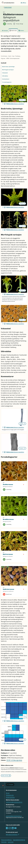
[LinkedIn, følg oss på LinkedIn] (13, 828)
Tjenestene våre (10, 795)
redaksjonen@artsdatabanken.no (14, 802)
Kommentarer (5, 79)
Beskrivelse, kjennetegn (8, 66)
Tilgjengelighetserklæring (19, 839)
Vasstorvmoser (8, 7)
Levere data (10, 842)
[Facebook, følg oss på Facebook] (7, 828)
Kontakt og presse (10, 797)
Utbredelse (5, 76)
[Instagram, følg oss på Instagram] (10, 828)
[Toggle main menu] (23, 3)
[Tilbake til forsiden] (8, 3)
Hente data (4, 842)
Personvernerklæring (6, 839)
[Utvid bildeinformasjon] (4, 104)
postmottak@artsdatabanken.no (14, 816)
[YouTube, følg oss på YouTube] (15, 828)
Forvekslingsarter (7, 82)
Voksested (5, 73)
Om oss (7, 793)
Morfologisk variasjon (8, 69)
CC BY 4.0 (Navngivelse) (14, 760)
